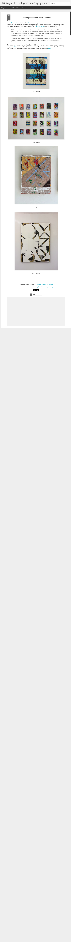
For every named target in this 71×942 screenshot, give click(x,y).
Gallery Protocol (31, 23)
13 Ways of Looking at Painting (44, 284)
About (22, 8)
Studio (18, 8)
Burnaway (34, 287)
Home (13, 8)
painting (50, 287)
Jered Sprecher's (12, 23)
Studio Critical (40, 26)
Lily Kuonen (17, 47)
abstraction (27, 287)
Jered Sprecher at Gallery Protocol (36, 17)
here (49, 48)
